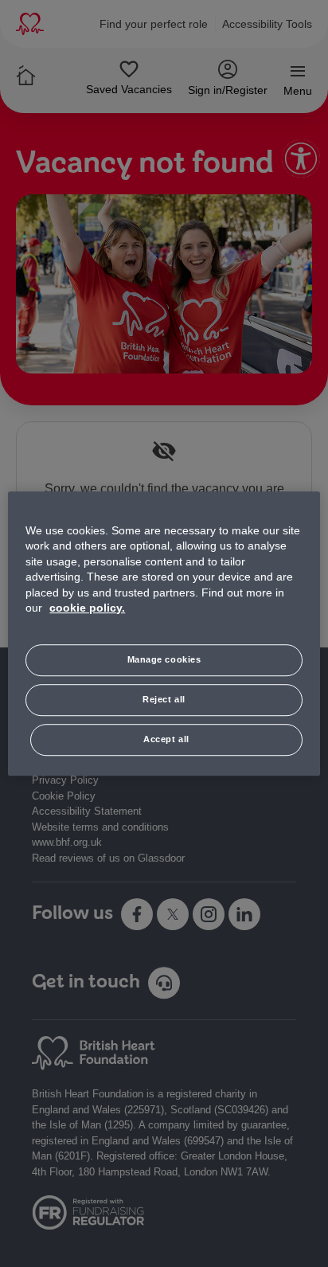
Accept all (166, 739)
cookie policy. (87, 608)
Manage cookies (164, 659)
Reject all (164, 699)
